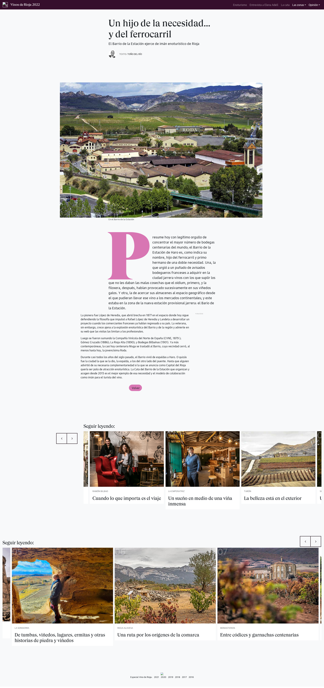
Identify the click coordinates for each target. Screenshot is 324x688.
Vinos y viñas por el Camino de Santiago (258, 635)
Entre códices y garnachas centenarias (153, 635)
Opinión (313, 5)
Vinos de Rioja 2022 (25, 5)
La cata (285, 5)
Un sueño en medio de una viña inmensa (98, 501)
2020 (163, 676)
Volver (135, 388)
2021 (156, 676)
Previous (61, 438)
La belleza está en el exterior (171, 498)
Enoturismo (240, 5)
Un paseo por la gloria (240, 498)
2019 (170, 676)
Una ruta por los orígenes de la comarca (52, 635)
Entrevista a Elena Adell (264, 5)
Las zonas (298, 5)
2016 (191, 676)
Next (72, 438)
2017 (184, 676)
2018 (177, 676)
